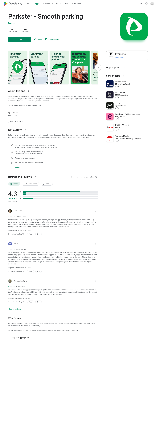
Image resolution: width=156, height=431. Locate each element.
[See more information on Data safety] (25, 130)
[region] (54, 30)
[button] (17, 67)
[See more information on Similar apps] (123, 75)
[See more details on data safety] (16, 167)
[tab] (28, 3)
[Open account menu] (152, 3)
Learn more (119, 58)
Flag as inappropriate (18, 338)
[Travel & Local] (15, 121)
